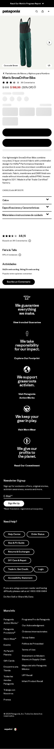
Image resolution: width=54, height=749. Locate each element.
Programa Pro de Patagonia (36, 619)
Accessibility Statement (20, 578)
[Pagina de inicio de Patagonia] (11, 11)
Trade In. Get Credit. (18, 569)
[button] (27, 42)
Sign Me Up (14, 503)
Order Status (37, 534)
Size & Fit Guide (16, 543)
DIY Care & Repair (17, 560)
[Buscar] (37, 11)
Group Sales (28, 637)
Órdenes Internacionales (34, 631)
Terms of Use (28, 649)
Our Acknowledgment (33, 625)
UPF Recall (27, 675)
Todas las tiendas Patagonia (9, 680)
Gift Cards (9, 660)
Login (41, 569)
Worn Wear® (10, 638)
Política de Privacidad (32, 643)
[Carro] (43, 11)
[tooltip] (35, 87)
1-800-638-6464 (38, 591)
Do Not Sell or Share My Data (18, 596)
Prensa (7, 699)
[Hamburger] (49, 11)
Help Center (14, 534)
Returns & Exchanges (19, 551)
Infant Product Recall (32, 681)
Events (7, 644)
